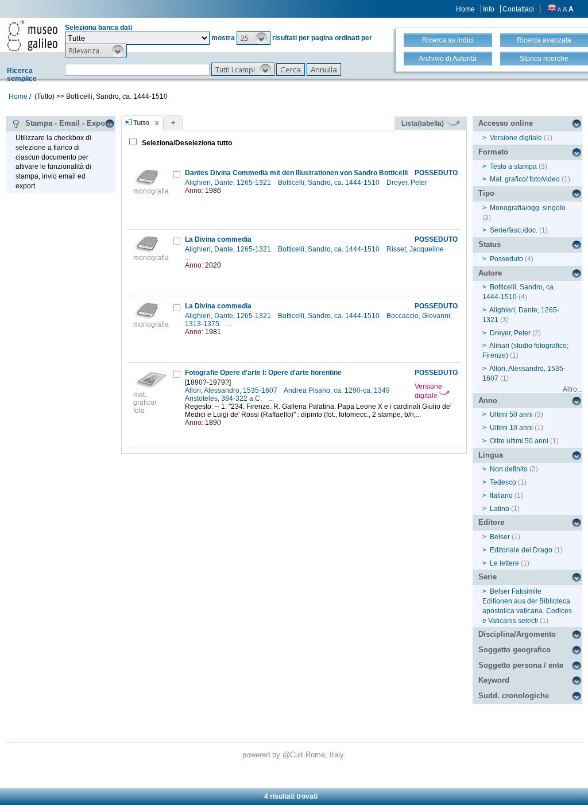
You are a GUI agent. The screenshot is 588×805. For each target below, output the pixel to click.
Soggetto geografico (514, 649)
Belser (500, 537)
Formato (493, 152)
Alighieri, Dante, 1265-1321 (229, 183)
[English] (552, 9)
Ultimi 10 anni (511, 428)
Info (488, 9)
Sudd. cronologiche (513, 695)
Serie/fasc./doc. (513, 230)
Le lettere (504, 563)
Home (465, 9)
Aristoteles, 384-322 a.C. (224, 398)
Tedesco (503, 482)
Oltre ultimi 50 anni (519, 441)
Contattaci (518, 9)
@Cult (294, 754)
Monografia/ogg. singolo (528, 208)
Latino (499, 509)
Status (489, 244)
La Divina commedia (218, 239)
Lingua (490, 455)
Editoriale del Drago (521, 550)
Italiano (501, 495)
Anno (487, 400)
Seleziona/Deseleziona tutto (186, 143)
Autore (490, 273)
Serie (487, 576)
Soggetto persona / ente (520, 665)
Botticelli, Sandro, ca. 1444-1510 (329, 183)
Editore (491, 522)
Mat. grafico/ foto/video (525, 179)
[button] (253, 38)
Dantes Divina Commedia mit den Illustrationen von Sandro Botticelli (296, 173)
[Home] (32, 36)
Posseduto (506, 259)
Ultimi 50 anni (511, 415)
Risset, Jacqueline (416, 249)
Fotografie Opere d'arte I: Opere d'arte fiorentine (263, 373)
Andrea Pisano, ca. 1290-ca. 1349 (338, 390)
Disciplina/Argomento (517, 634)
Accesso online (505, 123)
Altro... (572, 389)
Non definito (509, 469)
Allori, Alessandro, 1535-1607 (232, 390)
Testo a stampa (513, 166)
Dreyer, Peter (407, 183)
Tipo (486, 193)
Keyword (493, 680)
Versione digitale (428, 391)
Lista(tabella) (423, 123)
